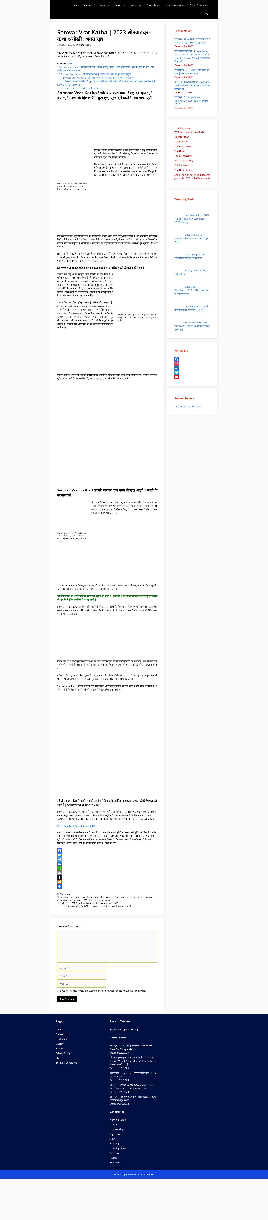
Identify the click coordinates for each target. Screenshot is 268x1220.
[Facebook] (107, 850)
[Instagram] (192, 363)
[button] (207, 14)
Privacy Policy (153, 4)
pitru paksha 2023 (78, 900)
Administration (118, 1119)
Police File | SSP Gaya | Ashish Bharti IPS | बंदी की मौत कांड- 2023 (89, 903)
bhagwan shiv (66, 897)
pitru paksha (63, 900)
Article (113, 1124)
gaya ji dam (87, 897)
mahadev (140, 897)
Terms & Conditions (174, 4)
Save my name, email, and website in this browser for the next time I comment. (103, 990)
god (112, 897)
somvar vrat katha (101, 900)
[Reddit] (107, 882)
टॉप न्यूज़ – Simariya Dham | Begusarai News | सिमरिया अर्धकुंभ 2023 (191, 101)
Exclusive (115, 1153)
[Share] (107, 886)
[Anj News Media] (64, 5)
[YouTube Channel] (192, 377)
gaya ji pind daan (102, 897)
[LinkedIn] (107, 864)
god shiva (119, 897)
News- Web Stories (199, 4)
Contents (87, 4)
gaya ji (78, 897)
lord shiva (130, 897)
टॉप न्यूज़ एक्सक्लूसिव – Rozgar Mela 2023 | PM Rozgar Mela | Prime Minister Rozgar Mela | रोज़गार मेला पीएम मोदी (133, 1061)
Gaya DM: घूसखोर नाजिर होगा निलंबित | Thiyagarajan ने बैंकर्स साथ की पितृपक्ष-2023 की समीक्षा (96, 906)
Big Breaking (116, 1129)
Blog (112, 1138)
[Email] (107, 873)
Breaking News (118, 1148)
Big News (115, 1134)
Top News (65, 894)
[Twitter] (107, 855)
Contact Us (120, 4)
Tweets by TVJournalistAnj (188, 406)
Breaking (114, 1143)
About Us (104, 4)
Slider (59, 1058)
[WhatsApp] (107, 868)
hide (70, 63)
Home (74, 4)
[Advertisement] (107, 124)
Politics (113, 1157)
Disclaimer (136, 4)
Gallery (60, 1043)
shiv (90, 900)
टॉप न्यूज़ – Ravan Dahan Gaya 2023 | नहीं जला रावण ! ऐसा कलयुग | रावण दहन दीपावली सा (192, 85)
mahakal (150, 897)
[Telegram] (107, 859)
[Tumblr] (107, 877)
